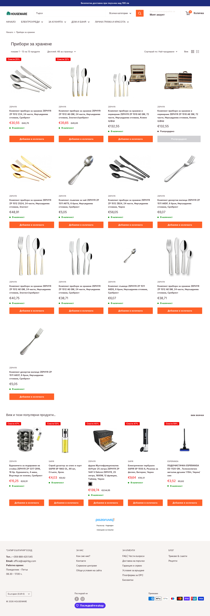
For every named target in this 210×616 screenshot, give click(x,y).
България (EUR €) (16, 594)
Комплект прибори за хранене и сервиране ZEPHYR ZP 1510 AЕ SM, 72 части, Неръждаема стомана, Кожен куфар (177, 115)
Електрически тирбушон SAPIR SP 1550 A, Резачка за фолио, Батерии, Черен (143, 468)
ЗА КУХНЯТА (55, 21)
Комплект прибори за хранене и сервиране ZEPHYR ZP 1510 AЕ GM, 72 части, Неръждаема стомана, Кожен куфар (128, 115)
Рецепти (172, 560)
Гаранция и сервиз (132, 565)
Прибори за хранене (25, 32)
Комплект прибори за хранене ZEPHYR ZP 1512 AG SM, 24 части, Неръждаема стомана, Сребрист (80, 289)
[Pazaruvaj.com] (105, 520)
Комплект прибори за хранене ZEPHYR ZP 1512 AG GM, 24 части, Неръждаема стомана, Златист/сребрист (80, 114)
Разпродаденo (179, 139)
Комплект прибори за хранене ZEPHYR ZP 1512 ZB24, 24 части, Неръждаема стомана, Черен (129, 203)
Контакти (81, 560)
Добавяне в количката (32, 139)
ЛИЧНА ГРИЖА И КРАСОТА (110, 21)
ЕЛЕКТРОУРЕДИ (30, 21)
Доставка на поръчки (133, 560)
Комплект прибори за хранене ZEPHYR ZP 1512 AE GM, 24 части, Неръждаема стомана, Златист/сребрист (30, 289)
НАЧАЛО (11, 21)
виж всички (197, 415)
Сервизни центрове (86, 565)
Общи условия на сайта (89, 570)
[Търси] (140, 13)
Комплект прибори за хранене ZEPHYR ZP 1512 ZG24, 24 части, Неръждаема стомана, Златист (30, 203)
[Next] (204, 464)
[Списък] (197, 51)
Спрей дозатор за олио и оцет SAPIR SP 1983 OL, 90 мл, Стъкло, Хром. (65, 468)
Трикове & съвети (177, 556)
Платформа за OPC (132, 575)
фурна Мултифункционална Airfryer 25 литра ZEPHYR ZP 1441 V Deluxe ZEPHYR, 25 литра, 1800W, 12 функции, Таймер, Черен (103, 472)
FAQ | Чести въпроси (133, 556)
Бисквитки (127, 579)
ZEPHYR (13, 107)
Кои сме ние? (83, 556)
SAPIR (51, 461)
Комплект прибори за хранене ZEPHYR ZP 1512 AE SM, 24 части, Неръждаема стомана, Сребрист (178, 289)
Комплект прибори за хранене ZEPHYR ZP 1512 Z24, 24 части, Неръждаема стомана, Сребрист (30, 114)
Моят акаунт (157, 14)
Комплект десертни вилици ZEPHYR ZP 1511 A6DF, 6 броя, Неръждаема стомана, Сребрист (178, 203)
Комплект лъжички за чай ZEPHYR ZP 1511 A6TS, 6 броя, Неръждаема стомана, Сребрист (79, 203)
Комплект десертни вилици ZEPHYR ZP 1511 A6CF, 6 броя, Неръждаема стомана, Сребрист (30, 375)
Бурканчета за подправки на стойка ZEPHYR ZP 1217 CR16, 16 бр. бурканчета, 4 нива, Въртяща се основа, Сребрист (25, 470)
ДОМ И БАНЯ (78, 21)
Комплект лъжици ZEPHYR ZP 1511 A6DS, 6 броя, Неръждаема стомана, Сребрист (128, 289)
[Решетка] (192, 51)
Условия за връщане (133, 570)
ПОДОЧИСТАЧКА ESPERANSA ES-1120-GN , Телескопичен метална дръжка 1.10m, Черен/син (183, 470)
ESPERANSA (172, 461)
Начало (9, 32)
